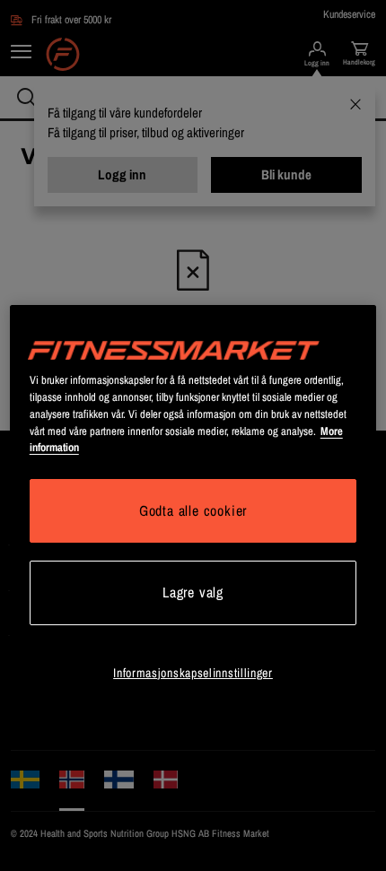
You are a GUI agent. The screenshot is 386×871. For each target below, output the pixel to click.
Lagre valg (193, 592)
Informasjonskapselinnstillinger (193, 673)
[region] (193, 521)
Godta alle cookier (193, 510)
